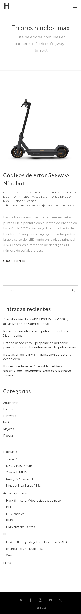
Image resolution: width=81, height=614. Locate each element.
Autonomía (10, 403)
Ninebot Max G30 (24, 201)
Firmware (9, 416)
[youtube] (50, 602)
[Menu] (75, 6)
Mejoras (8, 429)
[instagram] (40, 600)
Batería (8, 409)
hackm (54, 192)
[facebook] (30, 600)
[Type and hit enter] (73, 290)
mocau (40, 192)
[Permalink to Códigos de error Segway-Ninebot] (40, 129)
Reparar (8, 435)
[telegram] (20, 600)
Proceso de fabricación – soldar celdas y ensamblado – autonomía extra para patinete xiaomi (37, 370)
